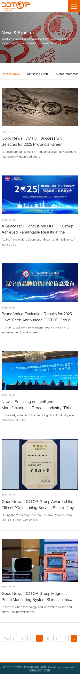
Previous (6, 638)
